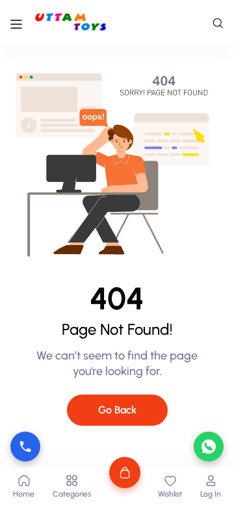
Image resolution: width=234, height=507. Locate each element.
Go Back (117, 410)
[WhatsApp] (209, 447)
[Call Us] (25, 447)
